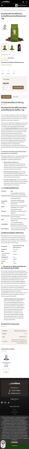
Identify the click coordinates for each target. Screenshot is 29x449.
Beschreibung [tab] (6, 97)
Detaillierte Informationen (6, 65)
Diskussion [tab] (15, 97)
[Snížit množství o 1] (3, 369)
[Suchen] (26, 2)
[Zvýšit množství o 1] (9, 369)
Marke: (4, 60)
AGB (14, 414)
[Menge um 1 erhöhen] (10, 87)
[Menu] (2, 5)
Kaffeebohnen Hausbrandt (20, 331)
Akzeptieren (14, 445)
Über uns (14, 410)
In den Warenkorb (18, 87)
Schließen (23, 76)
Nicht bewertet (11, 57)
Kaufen (6, 372)
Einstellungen (14, 442)
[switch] (3, 447)
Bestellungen (14, 412)
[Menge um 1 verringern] (3, 87)
